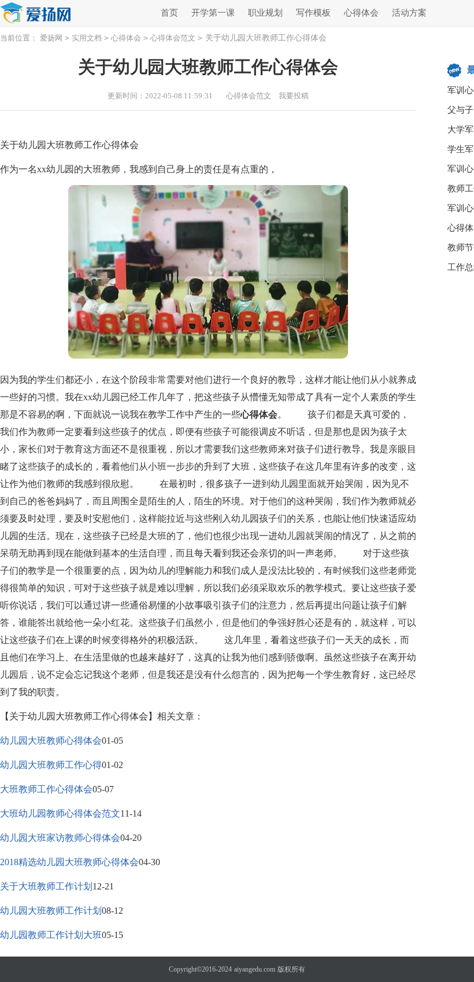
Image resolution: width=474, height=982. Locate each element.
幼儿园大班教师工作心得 (51, 765)
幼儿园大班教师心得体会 (51, 740)
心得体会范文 (172, 38)
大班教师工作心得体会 (46, 789)
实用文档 (87, 38)
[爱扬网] (36, 13)
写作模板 (313, 12)
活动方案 (409, 12)
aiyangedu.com (254, 969)
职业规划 (265, 12)
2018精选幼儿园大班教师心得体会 (69, 862)
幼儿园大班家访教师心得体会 (60, 838)
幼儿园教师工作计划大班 (51, 935)
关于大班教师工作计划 (46, 886)
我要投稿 (294, 95)
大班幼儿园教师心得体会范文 (60, 813)
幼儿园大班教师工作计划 (51, 910)
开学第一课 (213, 12)
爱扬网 (51, 38)
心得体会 (361, 12)
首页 (169, 12)
